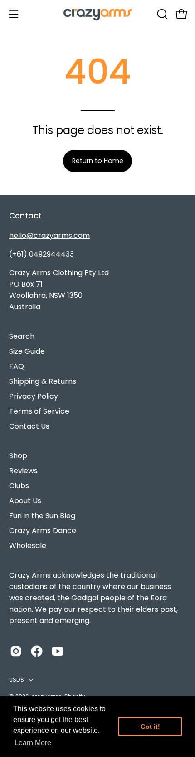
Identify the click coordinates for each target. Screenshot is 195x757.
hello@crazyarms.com (49, 235)
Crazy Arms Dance (42, 530)
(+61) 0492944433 (41, 254)
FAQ (16, 366)
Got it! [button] (150, 726)
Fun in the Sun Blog (42, 515)
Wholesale (27, 545)
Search (21, 336)
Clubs (19, 485)
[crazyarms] (97, 14)
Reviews (23, 470)
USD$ (16, 679)
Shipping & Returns (42, 381)
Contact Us (29, 426)
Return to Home (97, 160)
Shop (18, 455)
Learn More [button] (33, 743)
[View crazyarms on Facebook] (37, 651)
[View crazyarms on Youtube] (57, 651)
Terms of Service (39, 411)
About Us (25, 500)
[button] (161, 14)
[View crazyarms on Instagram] (16, 651)
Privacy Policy (33, 396)
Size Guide (27, 351)
